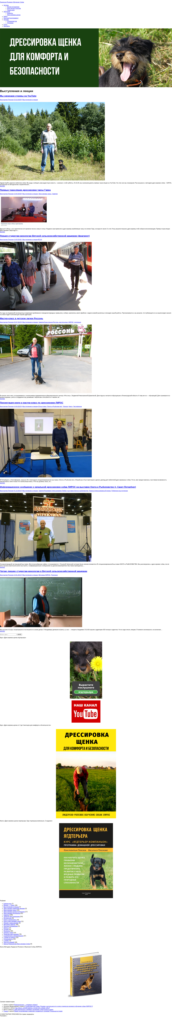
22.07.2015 (17, 322)
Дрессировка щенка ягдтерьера (14, 911)
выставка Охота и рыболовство (77, 491)
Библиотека (7, 903)
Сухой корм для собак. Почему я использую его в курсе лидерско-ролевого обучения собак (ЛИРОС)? (59, 1006)
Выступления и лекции (30, 100)
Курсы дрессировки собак (12, 921)
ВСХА (40, 239)
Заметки (55, 194)
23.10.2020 (17, 100)
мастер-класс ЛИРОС (66, 322)
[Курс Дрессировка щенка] (86, 818)
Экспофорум (77, 406)
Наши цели (11, 10)
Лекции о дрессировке (11, 923)
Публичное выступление (119, 491)
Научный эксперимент (11, 18)
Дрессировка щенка (13, 15)
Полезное (54, 575)
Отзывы (6, 19)
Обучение (7, 11)
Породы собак (8, 932)
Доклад (65, 406)
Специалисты (8, 939)
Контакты (7, 26)
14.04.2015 (17, 406)
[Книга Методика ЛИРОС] (86, 722)
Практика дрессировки (11, 934)
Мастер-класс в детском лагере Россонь (21, 318)
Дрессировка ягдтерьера (12, 913)
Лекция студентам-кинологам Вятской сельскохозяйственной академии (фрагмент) (45, 236)
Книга (70, 406)
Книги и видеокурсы (10, 920)
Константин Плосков (14, 8)
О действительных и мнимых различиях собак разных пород (33, 1009)
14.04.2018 (17, 194)
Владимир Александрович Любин (55, 491)
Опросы (6, 928)
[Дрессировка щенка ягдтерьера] (86, 698)
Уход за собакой (9, 942)
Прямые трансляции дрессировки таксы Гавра (25, 190)
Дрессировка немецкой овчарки (14, 908)
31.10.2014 (17, 491)
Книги (5, 16)
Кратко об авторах (13, 7)
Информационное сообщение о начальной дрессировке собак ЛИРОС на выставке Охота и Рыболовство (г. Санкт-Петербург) (68, 487)
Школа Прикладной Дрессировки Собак (17, 944)
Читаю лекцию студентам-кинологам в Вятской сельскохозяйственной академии (43, 571)
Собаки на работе (9, 937)
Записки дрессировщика (12, 916)
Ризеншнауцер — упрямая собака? (26, 1004)
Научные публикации (11, 926)
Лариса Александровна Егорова (100, 491)
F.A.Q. (5, 24)
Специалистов (12, 21)
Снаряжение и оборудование (13, 936)
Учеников (10, 23)
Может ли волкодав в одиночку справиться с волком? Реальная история (38, 1011)
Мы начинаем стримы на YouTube (18, 96)
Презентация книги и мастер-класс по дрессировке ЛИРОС (31, 402)
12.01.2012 (17, 575)
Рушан (6, 1011)
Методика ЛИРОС (44, 575)
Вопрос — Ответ (9, 905)
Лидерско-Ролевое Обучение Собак (12, 2)
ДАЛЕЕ (2, 186)
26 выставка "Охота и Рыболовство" (50, 406)
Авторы (6, 5)
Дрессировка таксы (45, 194)
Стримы (6, 940)
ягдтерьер (77, 322)
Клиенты (10, 13)
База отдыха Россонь (51, 322)
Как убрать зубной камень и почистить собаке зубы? (32, 1008)
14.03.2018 (17, 239)
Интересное (8, 918)
